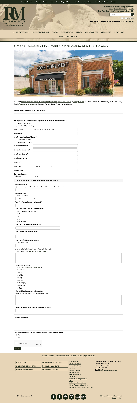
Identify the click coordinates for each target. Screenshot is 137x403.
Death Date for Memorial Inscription (27, 240)
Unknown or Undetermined (27, 211)
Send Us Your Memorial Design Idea (122, 11)
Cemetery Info (74, 372)
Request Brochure (27, 2)
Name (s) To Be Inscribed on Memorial (28, 225)
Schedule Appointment (68, 36)
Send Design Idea (91, 32)
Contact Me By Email (24, 140)
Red (20, 288)
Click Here (130, 22)
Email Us (131, 9)
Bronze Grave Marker (64, 102)
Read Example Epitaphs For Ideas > (38, 251)
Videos (55, 32)
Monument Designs (20, 32)
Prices (111, 9)
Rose (21, 280)
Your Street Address (20, 158)
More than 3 (23, 222)
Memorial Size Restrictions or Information (29, 291)
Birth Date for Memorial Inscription (26, 231)
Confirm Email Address (22, 150)
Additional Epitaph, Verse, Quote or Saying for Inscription (33, 249)
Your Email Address (21, 146)
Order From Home (104, 11)
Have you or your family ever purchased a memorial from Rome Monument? (39, 332)
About (71, 381)
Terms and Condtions (114, 396)
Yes (19, 335)
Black (21, 272)
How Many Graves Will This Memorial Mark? (29, 209)
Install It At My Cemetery (26, 126)
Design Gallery (74, 362)
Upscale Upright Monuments (86, 356)
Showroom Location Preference (20, 175)
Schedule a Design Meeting (27, 366)
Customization (67, 32)
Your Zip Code (18, 170)
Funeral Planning (74, 370)
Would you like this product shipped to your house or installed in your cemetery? (40, 121)
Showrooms (119, 32)
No (19, 337)
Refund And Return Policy (77, 383)
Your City (17, 162)
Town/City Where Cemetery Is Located (28, 202)
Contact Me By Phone (25, 142)
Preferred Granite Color (23, 265)
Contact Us (22, 362)
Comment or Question (21, 317)
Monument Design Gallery (53, 362)
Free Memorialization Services (66, 356)
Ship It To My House (24, 123)
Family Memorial (78, 102)
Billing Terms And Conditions (78, 385)
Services (72, 368)
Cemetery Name (21, 184)
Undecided (22, 270)
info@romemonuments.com (27, 104)
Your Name (18, 133)
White (21, 275)
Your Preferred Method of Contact (25, 137)
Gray (20, 278)
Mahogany (22, 283)
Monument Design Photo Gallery (114, 7)
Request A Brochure (120, 9)
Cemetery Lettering (101, 2)
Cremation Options (75, 374)
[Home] (34, 17)
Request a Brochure (48, 356)
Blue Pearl (22, 285)
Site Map (103, 396)
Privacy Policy (117, 398)
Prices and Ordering (51, 369)
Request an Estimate (25, 369)
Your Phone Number (21, 154)
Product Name (18, 129)
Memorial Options (75, 364)
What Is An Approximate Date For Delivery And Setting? (33, 307)
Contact (113, 2)
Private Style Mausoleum (48, 102)
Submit (17, 348)
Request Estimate (41, 2)
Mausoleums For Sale (40, 32)
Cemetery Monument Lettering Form (81, 387)
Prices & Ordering (75, 366)
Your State (18, 166)
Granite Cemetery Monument (30, 102)
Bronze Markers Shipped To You (61, 2)
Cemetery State (21, 193)
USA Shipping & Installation (83, 2)
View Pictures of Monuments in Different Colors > (28, 267)
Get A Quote (130, 7)
